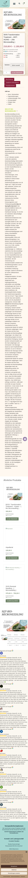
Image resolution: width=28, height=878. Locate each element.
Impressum (23, 876)
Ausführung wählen (12, 601)
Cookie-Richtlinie (6, 876)
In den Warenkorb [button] (12, 519)
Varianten (7, 64)
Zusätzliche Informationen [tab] (12, 82)
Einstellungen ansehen (14, 873)
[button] (26, 852)
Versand (10, 515)
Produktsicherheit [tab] (10, 85)
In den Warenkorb (17, 72)
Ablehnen (14, 869)
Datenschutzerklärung (15, 876)
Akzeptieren (14, 866)
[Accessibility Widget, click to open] (25, 439)
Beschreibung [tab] (9, 79)
